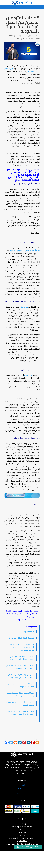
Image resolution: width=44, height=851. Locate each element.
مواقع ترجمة (21, 38)
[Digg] (29, 742)
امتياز (28, 617)
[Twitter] (11, 742)
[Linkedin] (20, 742)
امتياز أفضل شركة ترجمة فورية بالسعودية (25, 250)
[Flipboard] (33, 742)
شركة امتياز (24, 307)
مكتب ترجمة (30, 38)
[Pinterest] (24, 742)
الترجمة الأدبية (29, 632)
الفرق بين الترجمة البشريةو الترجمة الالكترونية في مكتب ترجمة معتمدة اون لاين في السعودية (20, 647)
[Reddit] (15, 742)
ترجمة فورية (17, 36)
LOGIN (37, 36)
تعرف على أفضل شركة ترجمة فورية (21, 638)
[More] (37, 742)
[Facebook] (7, 742)
